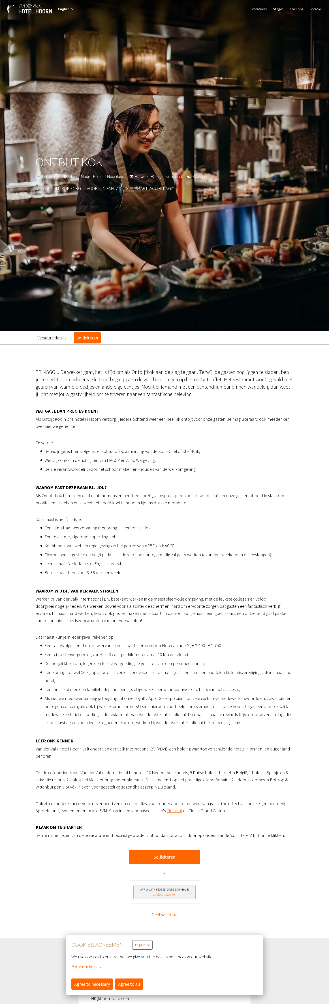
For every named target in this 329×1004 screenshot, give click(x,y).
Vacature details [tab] (51, 338)
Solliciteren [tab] (87, 338)
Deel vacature (164, 914)
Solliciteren (164, 857)
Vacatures (259, 9)
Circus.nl (174, 810)
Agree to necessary (92, 984)
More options (83, 966)
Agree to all (129, 984)
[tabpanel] (164, 644)
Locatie (315, 9)
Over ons (296, 9)
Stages (278, 9)
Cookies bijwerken (164, 895)
